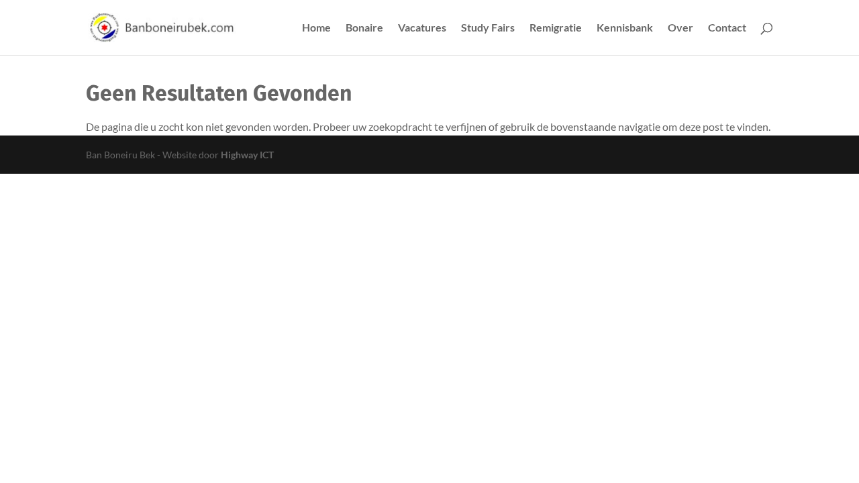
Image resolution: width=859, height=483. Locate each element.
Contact (727, 28)
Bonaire (364, 28)
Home (316, 28)
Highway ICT (247, 154)
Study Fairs (488, 28)
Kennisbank (625, 28)
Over (680, 28)
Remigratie (555, 28)
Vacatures (422, 28)
